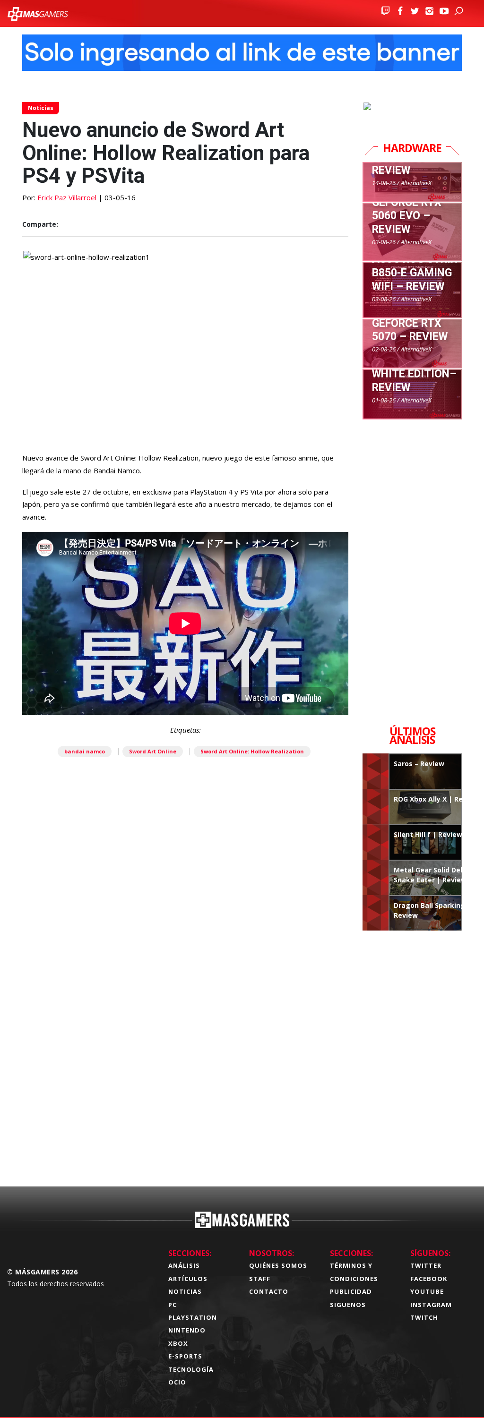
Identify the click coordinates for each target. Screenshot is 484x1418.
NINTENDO (187, 1330)
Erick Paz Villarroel (66, 197)
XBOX (178, 1343)
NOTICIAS (185, 1291)
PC (172, 1304)
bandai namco (84, 751)
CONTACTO (268, 1291)
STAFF (259, 1278)
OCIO (177, 1382)
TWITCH (424, 1317)
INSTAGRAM (431, 1304)
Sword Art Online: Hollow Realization (252, 751)
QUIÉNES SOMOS (278, 1265)
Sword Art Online (152, 751)
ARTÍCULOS (187, 1278)
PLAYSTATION (192, 1317)
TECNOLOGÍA (191, 1369)
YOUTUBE (427, 1291)
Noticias (40, 108)
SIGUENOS (348, 1304)
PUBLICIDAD (351, 1291)
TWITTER (425, 1265)
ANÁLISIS (184, 1265)
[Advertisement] (185, 1054)
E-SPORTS (185, 1356)
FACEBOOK (428, 1278)
